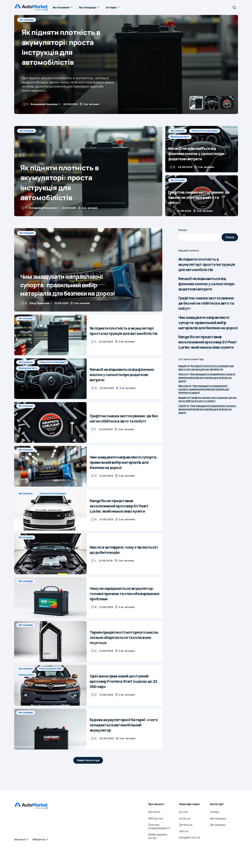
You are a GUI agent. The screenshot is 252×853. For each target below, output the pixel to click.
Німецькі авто (26, 674)
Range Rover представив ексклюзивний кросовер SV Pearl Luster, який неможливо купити (207, 342)
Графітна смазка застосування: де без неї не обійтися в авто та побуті (206, 303)
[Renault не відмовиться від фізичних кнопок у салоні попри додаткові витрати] (126, 64)
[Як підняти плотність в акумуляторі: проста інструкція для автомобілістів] (88, 171)
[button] (234, 7)
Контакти (20, 839)
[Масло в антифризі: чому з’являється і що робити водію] (50, 553)
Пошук (182, 230)
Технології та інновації (53, 19)
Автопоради (26, 130)
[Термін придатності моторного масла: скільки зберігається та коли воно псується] (50, 641)
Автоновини (26, 19)
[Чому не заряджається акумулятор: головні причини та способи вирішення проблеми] (50, 597)
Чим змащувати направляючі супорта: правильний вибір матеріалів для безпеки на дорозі (208, 322)
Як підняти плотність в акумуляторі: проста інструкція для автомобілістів (206, 264)
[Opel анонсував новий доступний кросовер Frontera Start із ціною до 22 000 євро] (50, 685)
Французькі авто (82, 19)
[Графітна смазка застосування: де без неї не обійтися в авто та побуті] (201, 195)
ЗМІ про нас (39, 839)
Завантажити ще (88, 760)
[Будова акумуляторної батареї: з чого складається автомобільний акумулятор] (50, 729)
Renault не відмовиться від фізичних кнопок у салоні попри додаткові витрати (206, 284)
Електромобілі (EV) (50, 668)
